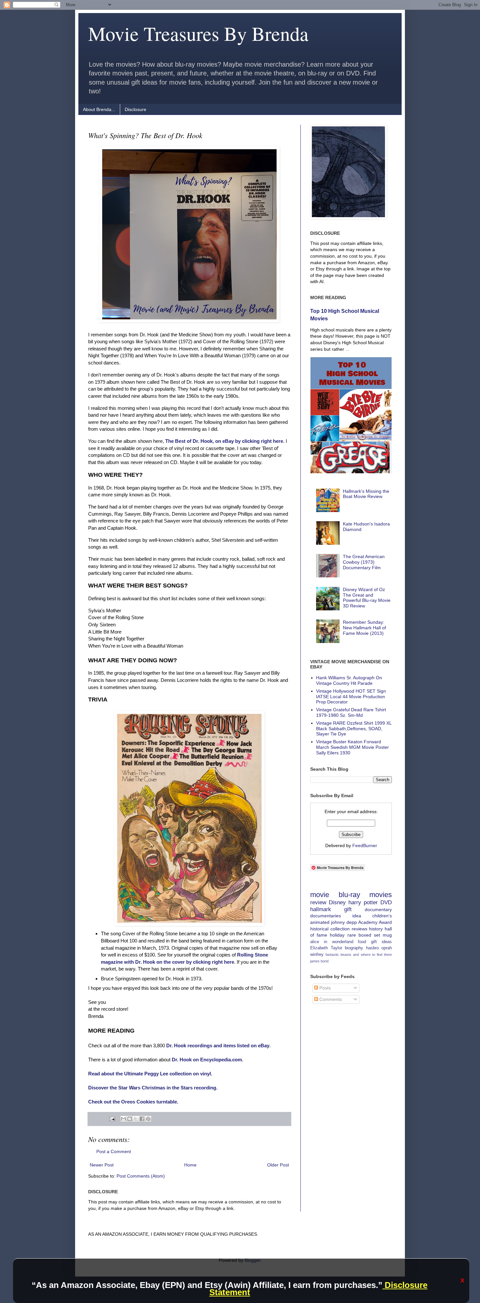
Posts (324, 987)
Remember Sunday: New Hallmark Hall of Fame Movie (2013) (364, 627)
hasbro (372, 948)
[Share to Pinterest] (148, 1119)
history (376, 928)
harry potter (363, 902)
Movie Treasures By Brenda (198, 33)
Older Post (278, 1164)
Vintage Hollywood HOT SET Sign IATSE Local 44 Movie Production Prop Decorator (351, 696)
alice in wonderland (331, 942)
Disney (337, 902)
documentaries (325, 915)
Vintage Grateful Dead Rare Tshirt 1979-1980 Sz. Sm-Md (351, 712)
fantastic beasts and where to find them (359, 955)
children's (382, 915)
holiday (337, 935)
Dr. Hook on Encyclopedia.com (207, 1059)
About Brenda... (99, 109)
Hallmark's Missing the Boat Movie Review (366, 494)
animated (319, 922)
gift (348, 909)
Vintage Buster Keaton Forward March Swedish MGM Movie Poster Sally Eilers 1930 (352, 747)
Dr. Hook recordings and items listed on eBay (217, 1045)
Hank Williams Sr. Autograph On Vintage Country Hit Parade (349, 680)
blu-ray (349, 895)
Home (190, 1164)
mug (387, 935)
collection (340, 928)
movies (380, 895)
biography (354, 948)
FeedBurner (364, 845)
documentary (378, 909)
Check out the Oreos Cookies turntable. (133, 1101)
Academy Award (375, 922)
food (362, 942)
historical (319, 928)
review (318, 902)
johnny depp (344, 922)
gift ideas (381, 942)
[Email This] (123, 1119)
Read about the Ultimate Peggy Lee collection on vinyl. (150, 1073)
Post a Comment (113, 1151)
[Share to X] (136, 1119)
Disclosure (135, 109)
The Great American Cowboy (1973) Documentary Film (364, 562)
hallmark (320, 909)
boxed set (369, 935)
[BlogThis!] (129, 1119)
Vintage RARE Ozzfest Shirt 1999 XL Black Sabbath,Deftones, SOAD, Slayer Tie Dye (354, 728)
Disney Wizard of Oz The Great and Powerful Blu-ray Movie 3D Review (367, 597)
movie (319, 895)
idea (356, 915)
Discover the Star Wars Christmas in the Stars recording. (152, 1087)
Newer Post (102, 1164)
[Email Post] (111, 1119)
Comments (330, 999)
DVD (386, 902)
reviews (359, 928)
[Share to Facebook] (142, 1119)
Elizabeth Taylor (326, 948)
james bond (319, 961)
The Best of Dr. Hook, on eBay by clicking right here (224, 441)
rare (351, 935)
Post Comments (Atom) (141, 1176)
